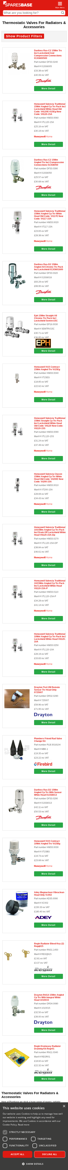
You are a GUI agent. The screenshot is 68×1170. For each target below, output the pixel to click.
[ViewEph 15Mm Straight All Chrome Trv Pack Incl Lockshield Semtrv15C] (17, 339)
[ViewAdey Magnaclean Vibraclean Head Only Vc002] (17, 915)
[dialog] (34, 1136)
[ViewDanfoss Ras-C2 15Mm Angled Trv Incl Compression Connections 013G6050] (17, 183)
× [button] (64, 1106)
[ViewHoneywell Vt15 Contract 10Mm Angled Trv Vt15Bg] (17, 864)
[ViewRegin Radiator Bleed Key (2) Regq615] (17, 967)
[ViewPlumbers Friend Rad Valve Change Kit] (17, 762)
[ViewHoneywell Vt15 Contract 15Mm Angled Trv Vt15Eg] (17, 390)
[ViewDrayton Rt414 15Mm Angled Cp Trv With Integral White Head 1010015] (17, 1018)
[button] (34, 1164)
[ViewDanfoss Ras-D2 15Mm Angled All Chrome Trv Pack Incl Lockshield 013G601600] (17, 287)
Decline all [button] (49, 1154)
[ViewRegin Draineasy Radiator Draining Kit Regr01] (17, 1069)
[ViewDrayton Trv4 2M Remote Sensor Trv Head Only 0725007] (17, 710)
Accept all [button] (17, 1154)
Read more (24, 1124)
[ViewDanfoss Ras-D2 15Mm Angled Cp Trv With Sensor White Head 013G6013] (17, 813)
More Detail (48, 88)
